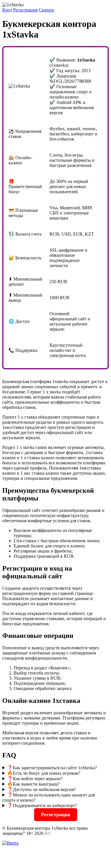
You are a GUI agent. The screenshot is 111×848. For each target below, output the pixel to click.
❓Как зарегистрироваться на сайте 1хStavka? (52, 767)
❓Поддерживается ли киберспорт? (42, 805)
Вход (7, 9)
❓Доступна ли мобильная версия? (41, 789)
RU (48, 833)
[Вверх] (10, 843)
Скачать (46, 9)
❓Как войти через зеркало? (34, 778)
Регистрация (25, 9)
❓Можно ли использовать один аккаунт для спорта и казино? (48, 797)
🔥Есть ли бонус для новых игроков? (43, 773)
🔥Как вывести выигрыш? (33, 784)
